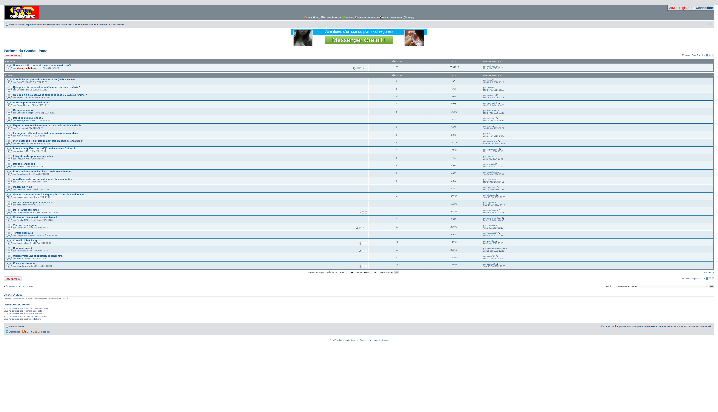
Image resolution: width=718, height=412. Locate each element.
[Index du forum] (22, 12)
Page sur (697, 55)
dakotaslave (22, 143)
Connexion (704, 8)
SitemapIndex (14, 332)
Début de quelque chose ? (28, 117)
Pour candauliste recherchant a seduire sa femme (41, 171)
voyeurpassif (492, 149)
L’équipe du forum (622, 326)
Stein (19, 128)
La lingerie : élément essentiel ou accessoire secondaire (45, 133)
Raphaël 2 (491, 203)
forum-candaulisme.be (348, 340)
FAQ (318, 17)
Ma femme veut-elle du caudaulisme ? (35, 217)
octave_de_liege (494, 218)
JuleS (19, 136)
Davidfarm (21, 189)
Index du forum (16, 24)
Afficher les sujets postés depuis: (323, 272)
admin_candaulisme (26, 68)
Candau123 (492, 226)
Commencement (22, 248)
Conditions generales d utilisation (374, 340)
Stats (309, 17)
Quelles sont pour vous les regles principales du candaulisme (49, 194)
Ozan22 (20, 82)
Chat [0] (410, 17)
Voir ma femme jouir (25, 225)
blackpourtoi (492, 66)
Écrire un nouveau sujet (12, 55)
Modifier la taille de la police (709, 23)
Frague (20, 159)
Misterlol (490, 241)
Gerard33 (21, 97)
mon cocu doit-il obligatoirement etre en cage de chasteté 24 (48, 140)
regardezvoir (22, 266)
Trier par (359, 272)
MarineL (20, 151)
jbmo (19, 205)
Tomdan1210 (22, 220)
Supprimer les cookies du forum (649, 326)
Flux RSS (29, 332)
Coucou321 (492, 103)
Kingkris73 (21, 251)
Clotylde (20, 90)
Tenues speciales (23, 232)
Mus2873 (491, 118)
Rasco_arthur (23, 120)
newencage (492, 141)
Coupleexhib (22, 243)
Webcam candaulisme (369, 17)
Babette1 (21, 166)
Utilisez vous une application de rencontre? (38, 255)
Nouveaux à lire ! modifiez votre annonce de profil (42, 65)
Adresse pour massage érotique (31, 102)
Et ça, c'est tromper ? (25, 263)
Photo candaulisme (392, 17)
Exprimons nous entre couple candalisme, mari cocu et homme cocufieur (62, 24)
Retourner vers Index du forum (20, 286)
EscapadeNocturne (25, 212)
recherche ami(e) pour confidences (33, 202)
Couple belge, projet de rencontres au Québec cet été (44, 79)
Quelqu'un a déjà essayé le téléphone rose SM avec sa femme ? (50, 94)
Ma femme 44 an (22, 186)
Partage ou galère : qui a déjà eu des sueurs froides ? (44, 148)
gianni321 (491, 256)
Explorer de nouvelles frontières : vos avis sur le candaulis (47, 125)
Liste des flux (43, 332)
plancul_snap (493, 111)
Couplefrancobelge (25, 235)
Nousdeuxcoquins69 (496, 248)
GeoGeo (20, 182)
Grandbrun (22, 174)
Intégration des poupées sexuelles (33, 156)
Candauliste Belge (25, 113)
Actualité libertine (332, 17)
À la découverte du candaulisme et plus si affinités (42, 179)
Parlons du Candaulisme (112, 24)
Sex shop (349, 17)
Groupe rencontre (23, 110)
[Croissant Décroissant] (389, 272)
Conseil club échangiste (27, 240)
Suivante (708, 272)
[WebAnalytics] (359, 338)
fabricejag (491, 195)
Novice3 (20, 258)
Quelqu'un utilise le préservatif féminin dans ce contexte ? (47, 87)
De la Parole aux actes (26, 209)
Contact (607, 326)
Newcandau (22, 197)
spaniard (491, 164)
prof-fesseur (492, 210)
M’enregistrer (682, 8)
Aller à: (608, 286)
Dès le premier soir (24, 163)
